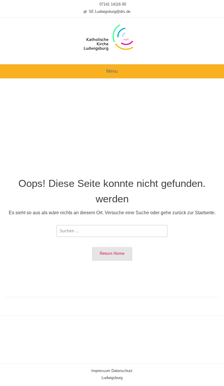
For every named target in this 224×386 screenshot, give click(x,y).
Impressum (100, 371)
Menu (112, 71)
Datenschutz (122, 371)
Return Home (112, 253)
